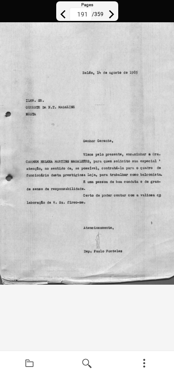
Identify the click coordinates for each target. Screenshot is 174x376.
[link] (30, 363)
